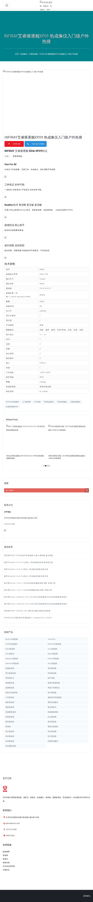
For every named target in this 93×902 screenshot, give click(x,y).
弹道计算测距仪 (54, 687)
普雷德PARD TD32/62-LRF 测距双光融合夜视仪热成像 (27, 611)
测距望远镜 (9, 702)
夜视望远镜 (9, 683)
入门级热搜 (26, 402)
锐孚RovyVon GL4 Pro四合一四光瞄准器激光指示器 (26, 576)
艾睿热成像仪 (75, 402)
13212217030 (38, 144)
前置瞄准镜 (9, 668)
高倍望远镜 (9, 741)
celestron (51, 639)
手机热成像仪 (62, 402)
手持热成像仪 (49, 402)
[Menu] (7, 5)
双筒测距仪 (9, 678)
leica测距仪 (9, 654)
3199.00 (16, 144)
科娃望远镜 (9, 717)
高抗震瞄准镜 (10, 746)
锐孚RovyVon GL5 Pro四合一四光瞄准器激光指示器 (26, 569)
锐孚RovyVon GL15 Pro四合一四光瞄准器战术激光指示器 (28, 562)
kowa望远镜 (10, 649)
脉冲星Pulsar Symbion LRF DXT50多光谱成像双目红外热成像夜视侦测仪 (35, 597)
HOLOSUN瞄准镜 (54, 644)
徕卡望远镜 (52, 692)
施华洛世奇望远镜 (54, 697)
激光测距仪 (52, 707)
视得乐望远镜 (53, 726)
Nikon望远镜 (53, 654)
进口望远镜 (9, 731)
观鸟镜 (8, 726)
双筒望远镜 (52, 673)
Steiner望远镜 (53, 658)
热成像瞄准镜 (53, 712)
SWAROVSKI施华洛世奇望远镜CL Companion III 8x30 (28, 617)
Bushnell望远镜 (11, 639)
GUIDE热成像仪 (11, 644)
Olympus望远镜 (11, 658)
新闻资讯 (86, 896)
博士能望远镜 (10, 673)
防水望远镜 (52, 736)
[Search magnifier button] (87, 490)
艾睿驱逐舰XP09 (12, 406)
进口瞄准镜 (52, 731)
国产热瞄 (51, 678)
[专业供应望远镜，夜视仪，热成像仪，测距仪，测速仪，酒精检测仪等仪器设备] (46, 5)
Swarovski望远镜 (12, 663)
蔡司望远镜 (9, 721)
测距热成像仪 (53, 702)
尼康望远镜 (9, 687)
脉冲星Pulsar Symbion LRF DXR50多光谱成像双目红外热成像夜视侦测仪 (35, 604)
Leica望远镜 (52, 649)
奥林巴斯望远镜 (54, 683)
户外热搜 (37, 402)
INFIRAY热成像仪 (12, 402)
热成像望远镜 (10, 712)
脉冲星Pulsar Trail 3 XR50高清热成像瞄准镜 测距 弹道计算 (30, 583)
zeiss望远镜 (52, 663)
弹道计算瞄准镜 (11, 692)
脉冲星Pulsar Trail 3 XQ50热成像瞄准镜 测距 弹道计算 (28, 590)
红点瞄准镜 (52, 717)
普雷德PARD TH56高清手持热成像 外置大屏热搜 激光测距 (28, 555)
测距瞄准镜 (9, 707)
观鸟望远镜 (52, 721)
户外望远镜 (9, 697)
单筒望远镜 (52, 668)
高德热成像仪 (53, 741)
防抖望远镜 (9, 736)
